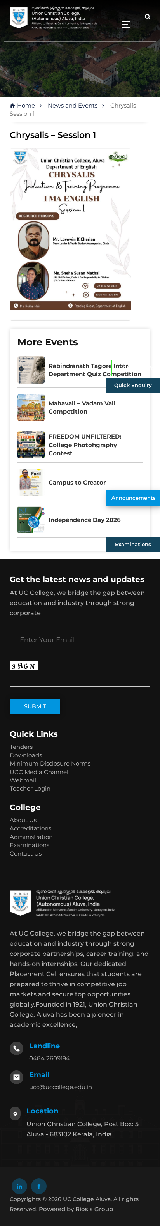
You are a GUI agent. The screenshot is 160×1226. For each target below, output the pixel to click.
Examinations (133, 544)
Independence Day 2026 (85, 520)
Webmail (23, 780)
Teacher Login (30, 788)
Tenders (21, 746)
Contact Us (26, 853)
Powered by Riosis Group (76, 1209)
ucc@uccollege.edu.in (60, 1087)
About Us (23, 820)
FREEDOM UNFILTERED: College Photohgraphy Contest (85, 445)
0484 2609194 (49, 1058)
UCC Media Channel (39, 772)
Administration (31, 836)
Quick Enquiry (133, 385)
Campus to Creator (77, 482)
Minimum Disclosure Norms (50, 763)
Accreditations (30, 828)
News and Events (72, 105)
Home (26, 105)
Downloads (26, 755)
